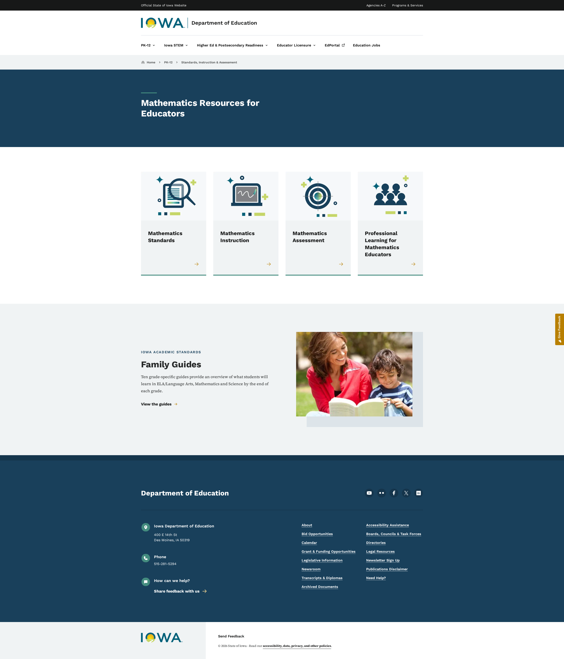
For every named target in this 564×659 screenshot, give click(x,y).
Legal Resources (380, 551)
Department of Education (224, 23)
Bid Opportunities (317, 534)
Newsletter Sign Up (383, 560)
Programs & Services (407, 5)
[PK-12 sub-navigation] (153, 45)
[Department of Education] (163, 23)
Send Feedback (231, 636)
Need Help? (376, 578)
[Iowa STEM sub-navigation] (186, 45)
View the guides (156, 404)
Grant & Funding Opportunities (329, 551)
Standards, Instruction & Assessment (209, 62)
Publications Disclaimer (387, 569)
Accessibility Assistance (387, 525)
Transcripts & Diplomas (322, 578)
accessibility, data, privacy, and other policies (297, 646)
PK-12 (168, 62)
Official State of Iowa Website (163, 5)
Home (151, 62)
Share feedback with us (177, 591)
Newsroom (311, 569)
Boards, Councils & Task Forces (393, 534)
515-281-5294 (165, 564)
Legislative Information (322, 560)
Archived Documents (320, 587)
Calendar (309, 543)
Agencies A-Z (376, 5)
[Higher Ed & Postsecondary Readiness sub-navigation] (266, 45)
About (307, 525)
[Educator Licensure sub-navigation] (314, 45)
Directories (376, 543)
